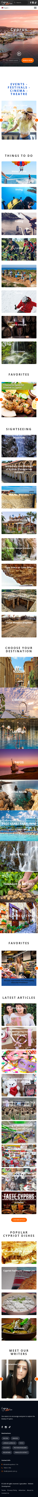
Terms (4, 1490)
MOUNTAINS (6, 1452)
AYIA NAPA (6, 1448)
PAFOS (21, 1443)
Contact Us (5, 1493)
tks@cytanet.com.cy (10, 1471)
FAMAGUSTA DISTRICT (21, 1452)
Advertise (22, 1490)
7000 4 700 (7, 1468)
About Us (30, 1490)
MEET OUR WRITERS (19, 1352)
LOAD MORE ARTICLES (19, 1220)
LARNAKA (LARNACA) (9, 1443)
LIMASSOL (15, 1438)
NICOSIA (5, 1438)
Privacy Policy (12, 1490)
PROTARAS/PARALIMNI (20, 1448)
